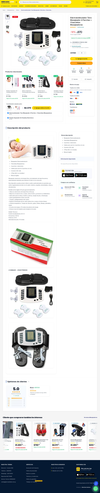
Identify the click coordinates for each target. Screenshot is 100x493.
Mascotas (40, 6)
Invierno (21, 6)
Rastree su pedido (30, 473)
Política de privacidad (31, 470)
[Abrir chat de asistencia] (96, 483)
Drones (66, 6)
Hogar (60, 6)
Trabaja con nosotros (31, 482)
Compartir (89, 79)
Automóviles (53, 6)
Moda (17, 10)
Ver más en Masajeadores (90, 417)
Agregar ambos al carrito (42, 108)
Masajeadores (10, 10)
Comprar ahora (81, 63)
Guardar (76, 79)
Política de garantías (31, 479)
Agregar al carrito (82, 58)
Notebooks (14, 6)
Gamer (47, 6)
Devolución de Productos (32, 468)
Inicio (4, 10)
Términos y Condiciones (32, 476)
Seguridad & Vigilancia (30, 6)
